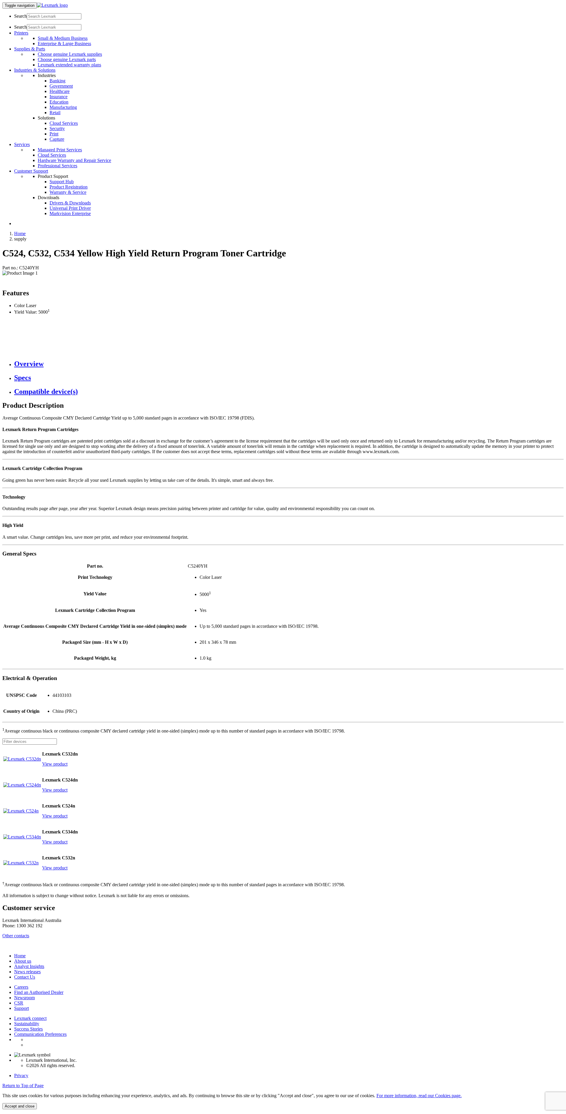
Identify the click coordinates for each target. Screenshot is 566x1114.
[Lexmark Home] (52, 5)
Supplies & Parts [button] (29, 48)
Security (57, 128)
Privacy (21, 1075)
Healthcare (60, 91)
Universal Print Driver (70, 208)
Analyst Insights (29, 966)
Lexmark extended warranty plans (69, 64)
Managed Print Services (60, 149)
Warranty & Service (68, 192)
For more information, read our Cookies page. (419, 1095)
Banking (57, 80)
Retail (55, 112)
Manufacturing (63, 107)
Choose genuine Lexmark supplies (70, 54)
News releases (27, 971)
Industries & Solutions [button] (34, 70)
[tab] (289, 364)
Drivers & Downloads (70, 202)
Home (20, 233)
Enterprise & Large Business (64, 43)
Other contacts (15, 935)
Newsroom (24, 997)
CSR (18, 1002)
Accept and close (19, 1106)
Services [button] (22, 144)
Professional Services (57, 165)
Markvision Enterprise (70, 213)
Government (61, 86)
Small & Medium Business (63, 38)
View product (55, 763)
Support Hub (62, 181)
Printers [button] (21, 32)
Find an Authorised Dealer (38, 992)
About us (22, 961)
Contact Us (24, 976)
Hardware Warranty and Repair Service (74, 160)
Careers (21, 987)
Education (59, 101)
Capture (57, 139)
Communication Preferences (40, 1034)
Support (21, 1008)
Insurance (59, 96)
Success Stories (28, 1028)
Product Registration (69, 186)
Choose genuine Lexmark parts (67, 59)
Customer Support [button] (31, 170)
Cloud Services (64, 123)
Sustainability (26, 1023)
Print (54, 133)
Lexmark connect (30, 1018)
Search (20, 16)
